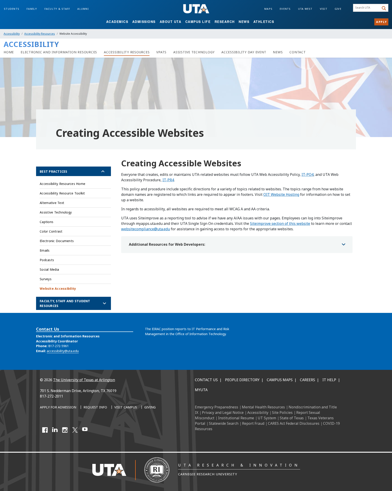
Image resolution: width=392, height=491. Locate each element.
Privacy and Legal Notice (223, 412)
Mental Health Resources (263, 407)
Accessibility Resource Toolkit (62, 193)
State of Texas (292, 417)
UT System (267, 417)
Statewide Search (223, 423)
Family (32, 8)
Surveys (45, 279)
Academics (117, 21)
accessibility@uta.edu (63, 351)
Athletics (263, 21)
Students (11, 8)
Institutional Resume (236, 417)
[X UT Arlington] (75, 430)
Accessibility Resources (39, 34)
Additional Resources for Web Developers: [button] (167, 244)
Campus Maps (280, 379)
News (244, 21)
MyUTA (201, 389)
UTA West (305, 8)
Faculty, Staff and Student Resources (65, 303)
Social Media (49, 269)
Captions (46, 222)
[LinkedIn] (55, 430)
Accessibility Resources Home (62, 184)
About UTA (170, 21)
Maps (268, 8)
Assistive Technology (56, 212)
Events (285, 8)
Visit (323, 8)
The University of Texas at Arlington (84, 379)
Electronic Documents (57, 241)
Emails (45, 250)
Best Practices (53, 171)
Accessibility (12, 34)
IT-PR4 (168, 179)
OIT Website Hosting (281, 194)
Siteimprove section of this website (280, 223)
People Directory (242, 379)
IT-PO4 (307, 174)
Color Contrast (51, 231)
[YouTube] (85, 430)
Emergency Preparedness (216, 407)
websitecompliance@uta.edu (145, 228)
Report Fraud (253, 423)
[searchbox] (367, 8)
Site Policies (282, 412)
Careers (307, 379)
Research (225, 21)
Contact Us (206, 379)
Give (338, 8)
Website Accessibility (58, 288)
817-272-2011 (51, 396)
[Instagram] (65, 430)
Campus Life (198, 21)
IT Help (329, 379)
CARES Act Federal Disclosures (293, 423)
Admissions (144, 21)
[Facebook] (45, 430)
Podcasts (47, 260)
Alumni (83, 8)
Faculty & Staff (57, 8)
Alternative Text (52, 203)
